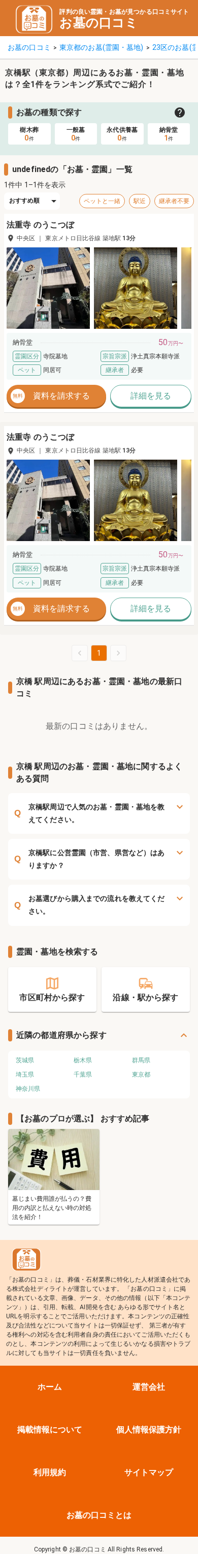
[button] (48, 288)
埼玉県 (25, 1074)
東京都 (141, 1074)
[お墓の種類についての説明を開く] (180, 112)
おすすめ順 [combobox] (24, 200)
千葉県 (83, 1074)
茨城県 (25, 1060)
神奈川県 (28, 1088)
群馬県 (141, 1060)
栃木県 (83, 1060)
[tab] (29, 134)
